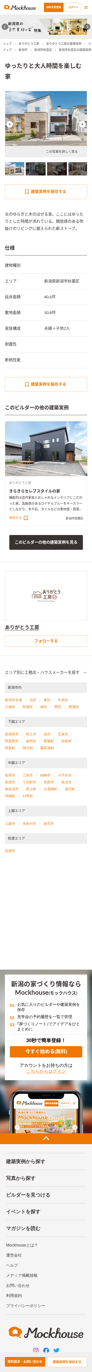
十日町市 (29, 782)
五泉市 (63, 734)
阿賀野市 (12, 741)
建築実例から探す (25, 1161)
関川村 (28, 748)
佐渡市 (10, 851)
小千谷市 (65, 775)
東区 (47, 700)
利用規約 (14, 1295)
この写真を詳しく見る (62, 151)
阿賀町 (10, 748)
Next (82, 124)
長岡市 (10, 775)
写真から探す (21, 1178)
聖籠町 (49, 741)
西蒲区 (74, 707)
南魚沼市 (12, 789)
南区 (43, 707)
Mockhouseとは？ (22, 1245)
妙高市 (49, 823)
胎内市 (31, 741)
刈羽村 (28, 796)
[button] (46, 673)
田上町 (31, 789)
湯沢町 (70, 789)
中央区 (63, 700)
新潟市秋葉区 (43, 49)
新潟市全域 (13, 700)
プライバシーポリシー (25, 1306)
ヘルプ (12, 1265)
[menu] (86, 7)
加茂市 (10, 782)
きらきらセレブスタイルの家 (34, 491)
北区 (32, 700)
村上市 (31, 734)
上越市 (10, 823)
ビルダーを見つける (28, 1195)
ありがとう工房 (29, 43)
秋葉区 (28, 707)
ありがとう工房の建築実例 (63, 43)
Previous (9, 124)
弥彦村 (66, 741)
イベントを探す (23, 1211)
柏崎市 (45, 775)
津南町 (10, 796)
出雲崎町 (50, 789)
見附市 (49, 782)
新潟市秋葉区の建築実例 (75, 49)
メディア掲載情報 (22, 1275)
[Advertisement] (46, 913)
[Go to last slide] (5, 26)
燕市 (47, 734)
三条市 (28, 775)
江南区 (10, 707)
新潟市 (23, 49)
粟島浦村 (47, 748)
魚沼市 (66, 782)
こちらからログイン (46, 1071)
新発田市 (12, 734)
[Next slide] (87, 26)
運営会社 (14, 1255)
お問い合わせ (18, 1285)
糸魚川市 (29, 823)
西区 (57, 707)
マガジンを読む (23, 1228)
